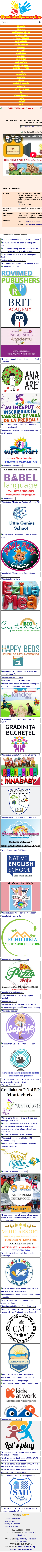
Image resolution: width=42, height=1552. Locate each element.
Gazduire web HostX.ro (26, 1533)
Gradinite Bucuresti (12, 1518)
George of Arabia (11, 1526)
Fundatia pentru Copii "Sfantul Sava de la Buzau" (23, 1547)
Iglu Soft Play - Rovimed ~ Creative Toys (26, 1540)
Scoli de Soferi (10, 1521)
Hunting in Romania (12, 1523)
